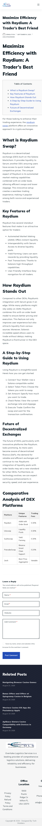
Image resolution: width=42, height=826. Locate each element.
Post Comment (11, 655)
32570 (26, 804)
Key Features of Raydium (22, 93)
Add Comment (10, 622)
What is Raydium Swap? (22, 90)
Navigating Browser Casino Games (19, 682)
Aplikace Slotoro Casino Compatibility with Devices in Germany (17, 724)
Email (7, 604)
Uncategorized (9, 37)
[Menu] (38, 5)
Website (7, 613)
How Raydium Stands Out (23, 97)
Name (7, 595)
